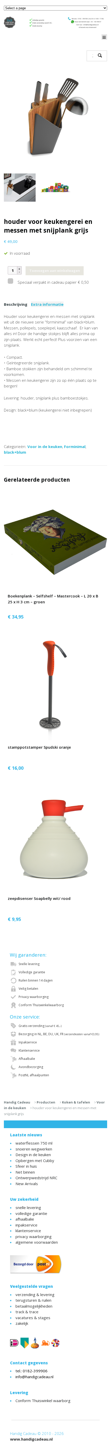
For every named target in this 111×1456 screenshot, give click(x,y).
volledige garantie (31, 1213)
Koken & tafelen (76, 1102)
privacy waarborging (33, 1236)
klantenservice (28, 1230)
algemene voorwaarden (36, 1242)
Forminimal (74, 446)
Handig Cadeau (17, 1102)
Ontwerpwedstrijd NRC (36, 1177)
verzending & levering (34, 1294)
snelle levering (28, 1207)
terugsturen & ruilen (33, 1300)
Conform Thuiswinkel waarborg (42, 1400)
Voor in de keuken (44, 446)
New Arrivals (26, 1183)
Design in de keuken (33, 1154)
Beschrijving (15, 304)
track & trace (26, 1311)
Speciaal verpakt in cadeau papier (53, 282)
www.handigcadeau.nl (31, 1439)
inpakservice (26, 1224)
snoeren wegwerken (33, 1149)
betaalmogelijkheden (33, 1306)
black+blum (15, 452)
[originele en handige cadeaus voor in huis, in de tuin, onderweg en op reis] (55, 22)
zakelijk (21, 1323)
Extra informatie (47, 304)
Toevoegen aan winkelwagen (54, 270)
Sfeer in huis (26, 1166)
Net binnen (25, 1172)
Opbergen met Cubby (34, 1160)
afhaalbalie (24, 1219)
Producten (46, 1102)
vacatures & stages (32, 1317)
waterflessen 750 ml (33, 1143)
